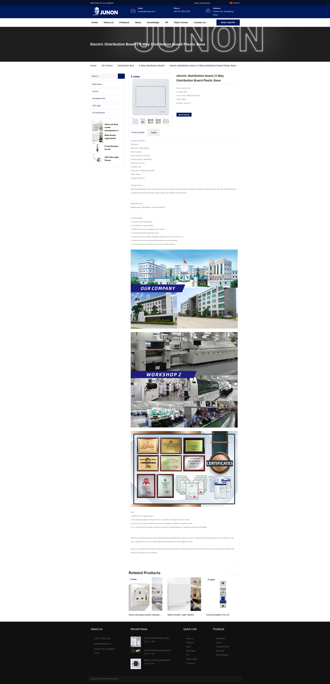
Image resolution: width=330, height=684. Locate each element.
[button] (107, 84)
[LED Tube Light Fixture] (97, 159)
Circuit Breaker (98, 113)
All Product (107, 65)
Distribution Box (126, 65)
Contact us (200, 22)
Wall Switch (97, 84)
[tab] (107, 84)
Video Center (181, 22)
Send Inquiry (228, 22)
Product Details (138, 132)
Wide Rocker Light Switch (180, 615)
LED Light (96, 105)
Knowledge (153, 22)
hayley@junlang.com (146, 11)
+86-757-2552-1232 (182, 11)
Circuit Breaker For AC (217, 615)
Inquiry (154, 132)
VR (166, 22)
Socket (95, 91)
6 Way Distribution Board (151, 65)
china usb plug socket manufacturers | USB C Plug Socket (145, 615)
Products (124, 22)
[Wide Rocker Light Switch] (184, 594)
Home (95, 22)
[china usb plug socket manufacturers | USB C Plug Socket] (145, 594)
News (138, 22)
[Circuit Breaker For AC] (223, 594)
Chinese (236, 3)
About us (109, 22)
